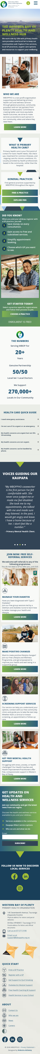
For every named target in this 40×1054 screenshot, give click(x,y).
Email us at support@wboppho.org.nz (18, 936)
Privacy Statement (27, 1047)
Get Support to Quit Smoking (21, 980)
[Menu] (28, 3)
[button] (15, 545)
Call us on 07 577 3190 (17, 930)
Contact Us (13, 1010)
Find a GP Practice (16, 970)
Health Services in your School (21, 995)
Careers (12, 1025)
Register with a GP (16, 975)
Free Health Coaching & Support (22, 990)
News (11, 1020)
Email (4, 833)
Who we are (13, 1015)
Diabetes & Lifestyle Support (21, 985)
